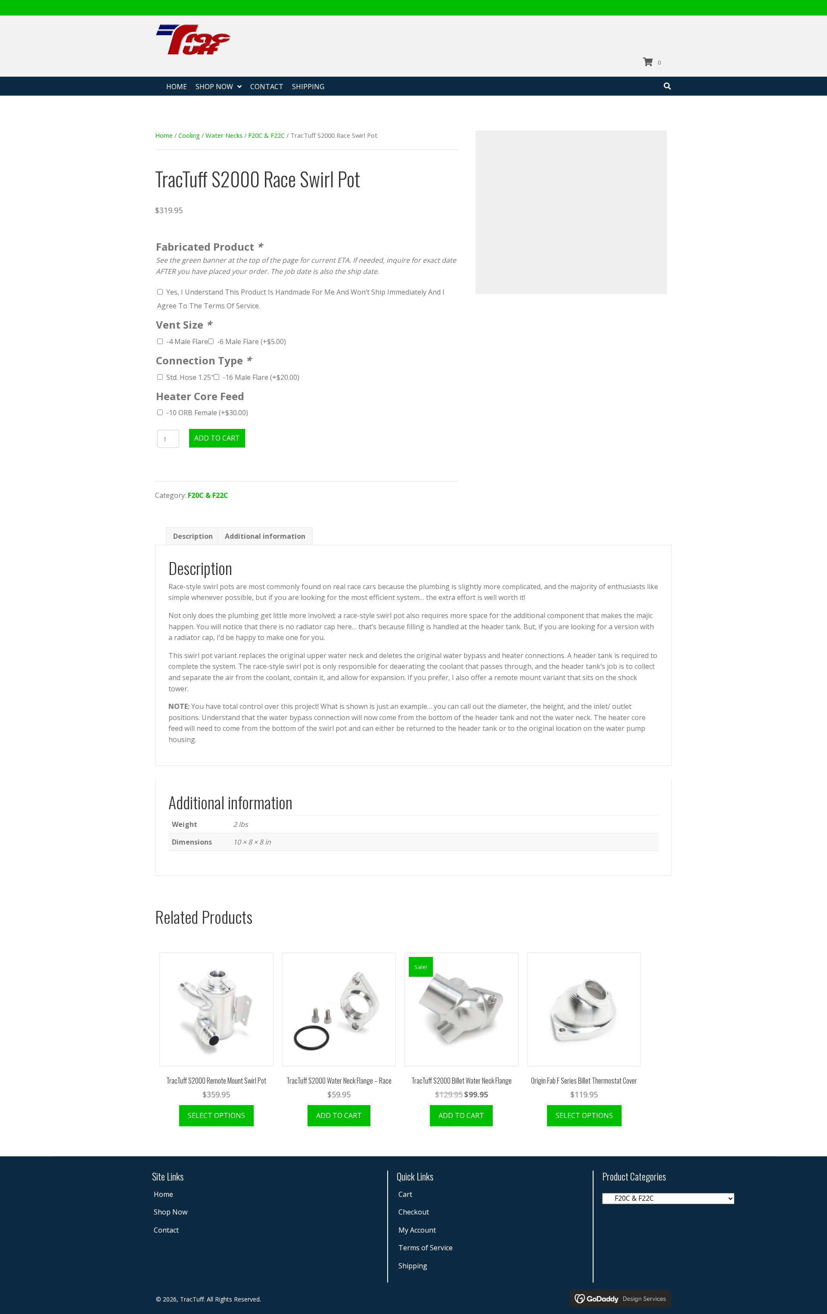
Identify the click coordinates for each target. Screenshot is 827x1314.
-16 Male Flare (261, 377)
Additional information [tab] (265, 536)
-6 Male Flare (251, 341)
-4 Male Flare (187, 341)
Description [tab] (193, 536)
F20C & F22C (266, 135)
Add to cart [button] (339, 1115)
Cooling (189, 135)
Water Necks (224, 135)
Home (164, 135)
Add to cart (217, 438)
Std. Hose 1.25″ (190, 377)
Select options (216, 1115)
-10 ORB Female (207, 412)
